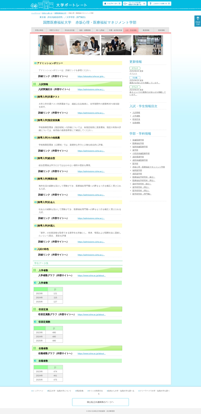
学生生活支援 (69, 30)
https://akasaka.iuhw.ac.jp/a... (91, 76)
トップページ (35, 13)
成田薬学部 (137, 174)
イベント (133, 73)
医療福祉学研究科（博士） (143, 180)
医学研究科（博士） (141, 190)
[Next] (162, 45)
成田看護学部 (138, 157)
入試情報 (136, 112)
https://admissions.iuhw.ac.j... (91, 89)
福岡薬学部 (137, 170)
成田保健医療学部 (140, 160)
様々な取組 (100, 30)
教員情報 (146, 30)
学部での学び (54, 30)
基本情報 (161, 30)
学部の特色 (39, 30)
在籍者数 (136, 123)
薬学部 (135, 150)
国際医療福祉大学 (60, 13)
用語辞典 (79, 391)
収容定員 (136, 119)
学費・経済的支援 (115, 30)
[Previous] (39, 45)
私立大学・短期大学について (59, 391)
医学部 (135, 163)
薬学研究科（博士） (141, 187)
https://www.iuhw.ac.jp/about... (92, 275)
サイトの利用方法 (96, 391)
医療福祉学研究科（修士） (143, 177)
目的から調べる (47, 13)
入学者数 (136, 116)
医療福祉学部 (138, 143)
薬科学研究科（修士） (142, 184)
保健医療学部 (138, 140)
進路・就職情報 (85, 30)
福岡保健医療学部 (140, 147)
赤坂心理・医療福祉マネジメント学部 (148, 167)
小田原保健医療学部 (141, 153)
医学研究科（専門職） (142, 194)
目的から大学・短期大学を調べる (121, 391)
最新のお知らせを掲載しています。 (144, 83)
